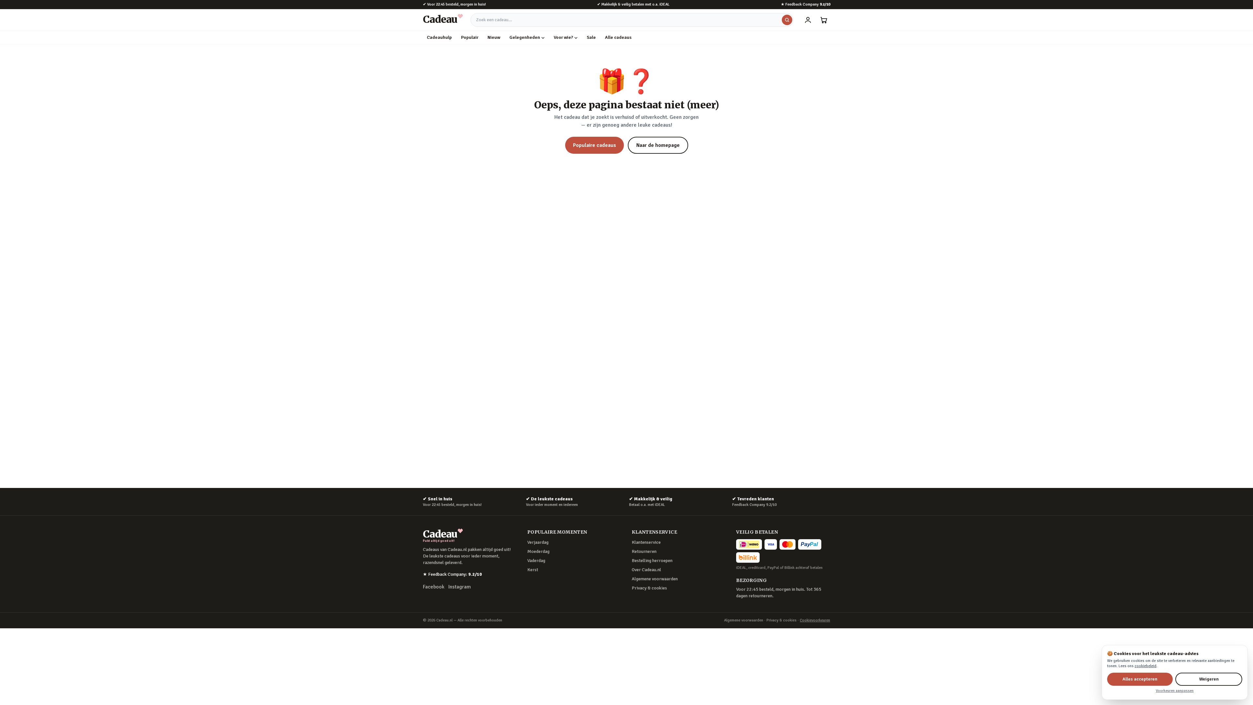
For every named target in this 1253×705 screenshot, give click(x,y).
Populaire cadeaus (594, 145)
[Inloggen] (807, 19)
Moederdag (538, 551)
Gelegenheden (524, 37)
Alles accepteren (1139, 679)
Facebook (433, 587)
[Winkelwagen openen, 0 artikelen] (823, 19)
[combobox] (632, 20)
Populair (469, 37)
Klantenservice (646, 542)
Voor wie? (563, 37)
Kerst (532, 569)
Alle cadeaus (618, 37)
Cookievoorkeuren (815, 620)
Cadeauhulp (439, 37)
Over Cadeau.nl (646, 569)
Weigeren (1209, 679)
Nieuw (493, 37)
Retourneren (644, 551)
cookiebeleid (1145, 666)
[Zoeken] (787, 20)
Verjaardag (538, 542)
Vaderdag (536, 560)
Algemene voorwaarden (655, 579)
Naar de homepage (658, 145)
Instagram (459, 587)
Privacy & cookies (649, 588)
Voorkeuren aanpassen (1175, 690)
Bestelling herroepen (652, 560)
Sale (591, 37)
